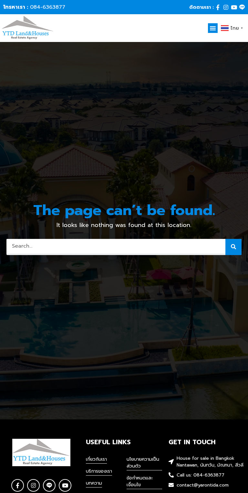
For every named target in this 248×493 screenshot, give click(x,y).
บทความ (94, 483)
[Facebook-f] (218, 7)
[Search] (233, 247)
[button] (213, 28)
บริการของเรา (99, 471)
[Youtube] (234, 7)
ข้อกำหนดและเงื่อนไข (140, 481)
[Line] (242, 7)
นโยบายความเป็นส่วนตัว (143, 462)
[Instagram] (226, 7)
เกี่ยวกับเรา (96, 459)
